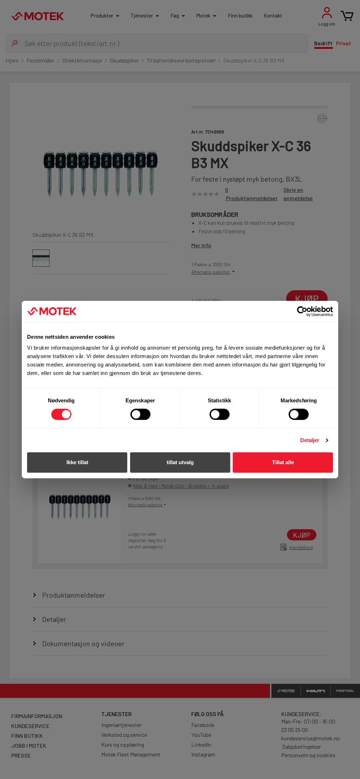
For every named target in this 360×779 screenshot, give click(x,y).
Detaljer (310, 440)
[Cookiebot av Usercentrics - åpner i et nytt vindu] (302, 311)
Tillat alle (283, 462)
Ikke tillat (77, 462)
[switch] (140, 414)
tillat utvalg (180, 462)
